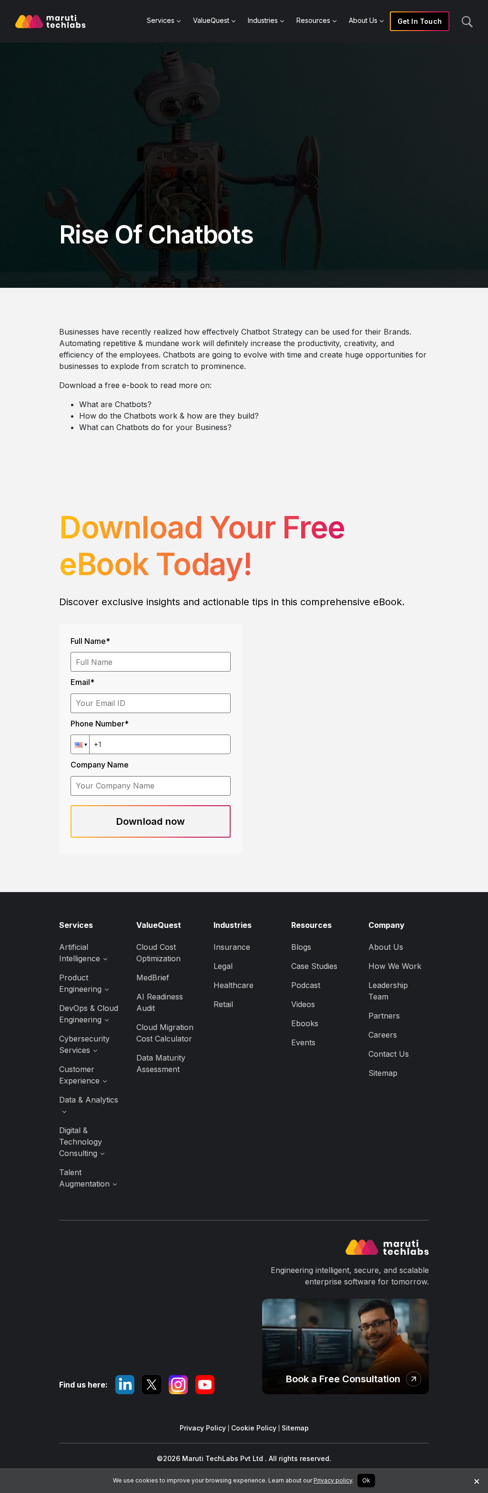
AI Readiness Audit (159, 1002)
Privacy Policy (203, 1428)
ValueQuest (211, 20)
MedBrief (152, 977)
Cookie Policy (253, 1428)
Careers (382, 1035)
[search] (467, 21)
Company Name (100, 764)
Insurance (232, 947)
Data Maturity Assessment (160, 1063)
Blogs (301, 947)
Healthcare (234, 985)
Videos (303, 1004)
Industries (263, 20)
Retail (223, 1004)
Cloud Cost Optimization (158, 952)
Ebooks (304, 1023)
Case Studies (314, 966)
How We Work (394, 966)
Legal (223, 966)
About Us (363, 20)
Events (303, 1042)
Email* (82, 682)
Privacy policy (333, 1480)
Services (160, 20)
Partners (384, 1015)
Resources (313, 20)
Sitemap (382, 1073)
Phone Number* (100, 723)
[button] (80, 744)
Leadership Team (388, 990)
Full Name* (90, 641)
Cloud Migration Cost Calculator (164, 1032)
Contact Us (388, 1054)
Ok (366, 1480)
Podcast (305, 985)
